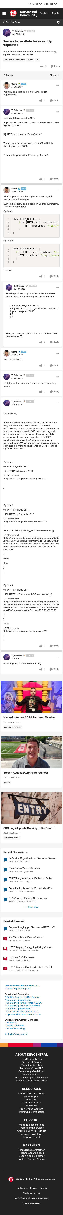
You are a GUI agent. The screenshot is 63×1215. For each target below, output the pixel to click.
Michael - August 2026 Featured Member (29, 717)
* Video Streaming (15, 1028)
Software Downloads (31, 1134)
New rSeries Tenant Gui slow (24, 868)
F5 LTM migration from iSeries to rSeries (30, 878)
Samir (14, 84)
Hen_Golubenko (30, 950)
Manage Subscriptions (31, 1124)
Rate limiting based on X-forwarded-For (30, 888)
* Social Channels (14, 1025)
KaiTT (27, 862)
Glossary (31, 1099)
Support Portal (31, 1137)
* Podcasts (10, 1022)
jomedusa (29, 871)
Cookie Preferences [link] (31, 1203)
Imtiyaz (27, 881)
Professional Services (31, 1127)
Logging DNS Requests (21, 957)
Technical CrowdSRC (31, 1068)
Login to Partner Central (31, 1159)
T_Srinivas (17, 31)
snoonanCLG (30, 901)
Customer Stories (31, 1102)
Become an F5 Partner (31, 1156)
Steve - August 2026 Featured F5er (25, 773)
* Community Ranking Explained (22, 1005)
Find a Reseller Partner (32, 1149)
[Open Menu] (58, 22)
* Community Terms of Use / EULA (23, 1002)
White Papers (31, 1096)
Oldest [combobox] (54, 75)
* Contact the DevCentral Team (21, 1011)
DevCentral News (11, 722)
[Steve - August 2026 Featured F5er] (31, 752)
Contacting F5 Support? (18, 988)
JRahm (26, 940)
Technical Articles (31, 1065)
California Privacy (31, 1193)
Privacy (43, 1188)
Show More (33, 907)
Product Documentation (31, 1093)
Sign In (55, 13)
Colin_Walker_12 (30, 970)
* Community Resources (17, 1008)
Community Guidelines (31, 1071)
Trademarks (22, 1188)
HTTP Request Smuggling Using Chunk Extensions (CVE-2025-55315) (30, 947)
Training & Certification (32, 1112)
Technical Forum (13, 22)
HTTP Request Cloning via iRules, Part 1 (30, 967)
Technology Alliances (31, 1153)
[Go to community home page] (23, 13)
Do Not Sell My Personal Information (31, 1198)
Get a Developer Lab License (31, 1077)
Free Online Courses (31, 1108)
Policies (33, 1188)
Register (44, 13)
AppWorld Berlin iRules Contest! (26, 937)
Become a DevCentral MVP (31, 1080)
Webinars (31, 1105)
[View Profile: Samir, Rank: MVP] (6, 85)
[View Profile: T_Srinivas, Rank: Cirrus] (7, 33)
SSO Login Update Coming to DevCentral (29, 828)
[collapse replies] (31, 81)
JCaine (27, 930)
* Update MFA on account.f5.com (23, 1014)
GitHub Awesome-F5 (16, 1033)
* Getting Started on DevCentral (22, 997)
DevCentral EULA (32, 1074)
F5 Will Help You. (22, 985)
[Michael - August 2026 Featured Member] (31, 697)
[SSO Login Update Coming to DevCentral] (31, 808)
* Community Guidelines (18, 999)
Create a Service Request (31, 1130)
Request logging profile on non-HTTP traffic (32, 927)
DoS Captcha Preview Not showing (28, 898)
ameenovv (29, 891)
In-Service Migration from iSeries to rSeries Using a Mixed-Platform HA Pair (32, 858)
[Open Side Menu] (4, 13)
